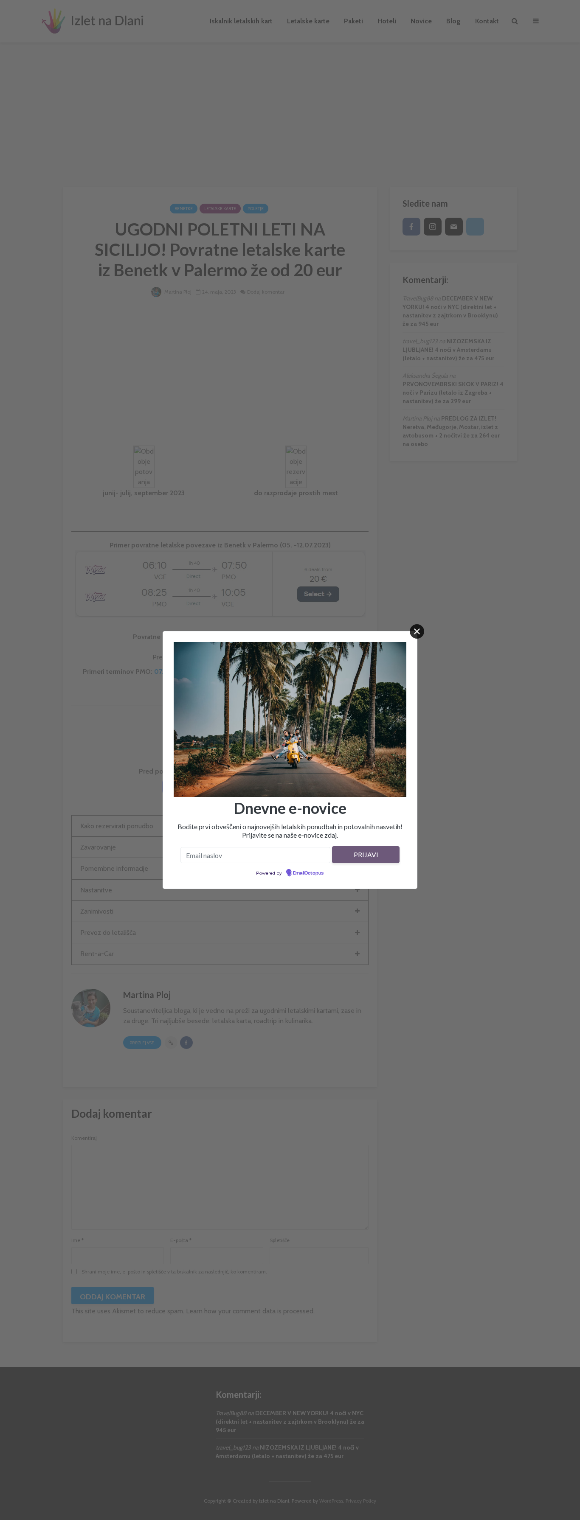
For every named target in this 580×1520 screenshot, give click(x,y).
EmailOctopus (308, 873)
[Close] (417, 631)
